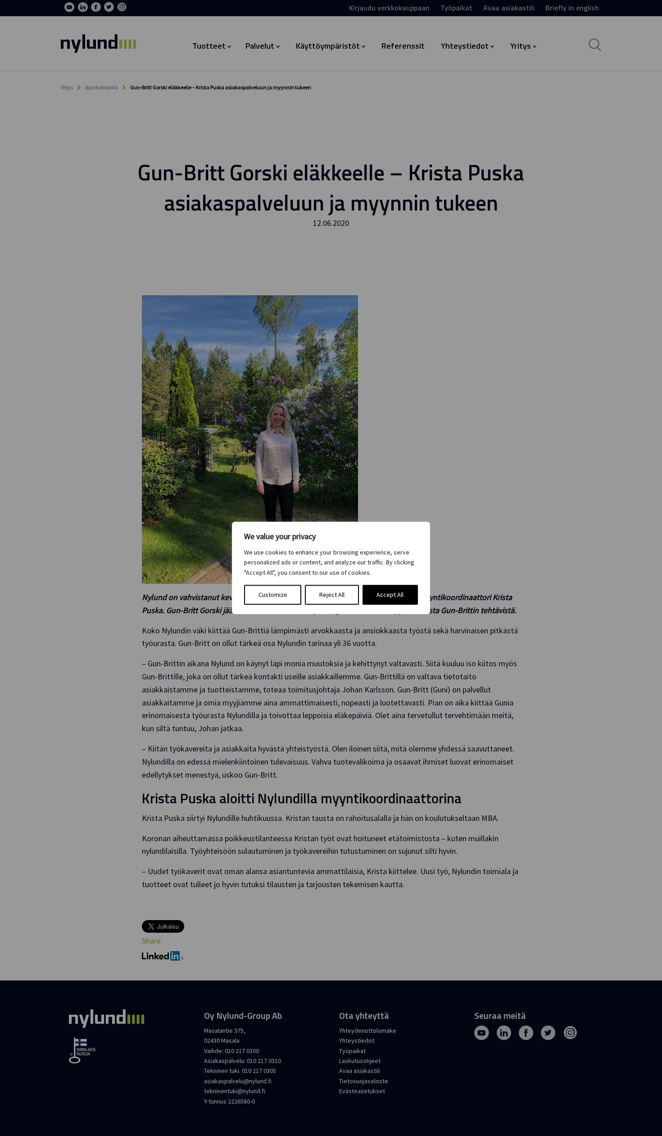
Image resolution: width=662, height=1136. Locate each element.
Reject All (332, 595)
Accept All (390, 595)
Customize (272, 595)
